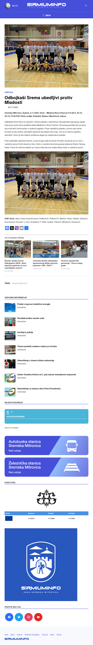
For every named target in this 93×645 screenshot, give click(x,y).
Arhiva (59, 634)
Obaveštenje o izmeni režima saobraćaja (35, 360)
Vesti (6, 634)
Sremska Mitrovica (19, 283)
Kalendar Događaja (32, 634)
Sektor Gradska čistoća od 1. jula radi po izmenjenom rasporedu (46, 375)
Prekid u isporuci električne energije (33, 304)
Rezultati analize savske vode (30, 318)
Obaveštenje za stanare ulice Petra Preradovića (39, 389)
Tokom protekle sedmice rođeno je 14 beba (37, 346)
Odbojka (9, 92)
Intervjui (45, 634)
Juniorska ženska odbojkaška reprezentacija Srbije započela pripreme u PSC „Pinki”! (45, 263)
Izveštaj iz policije (25, 332)
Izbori (52, 634)
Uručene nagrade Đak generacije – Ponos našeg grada (71, 263)
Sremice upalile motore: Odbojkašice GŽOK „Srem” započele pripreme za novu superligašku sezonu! (16, 264)
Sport (13, 634)
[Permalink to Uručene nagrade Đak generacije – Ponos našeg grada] (74, 249)
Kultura (19, 634)
